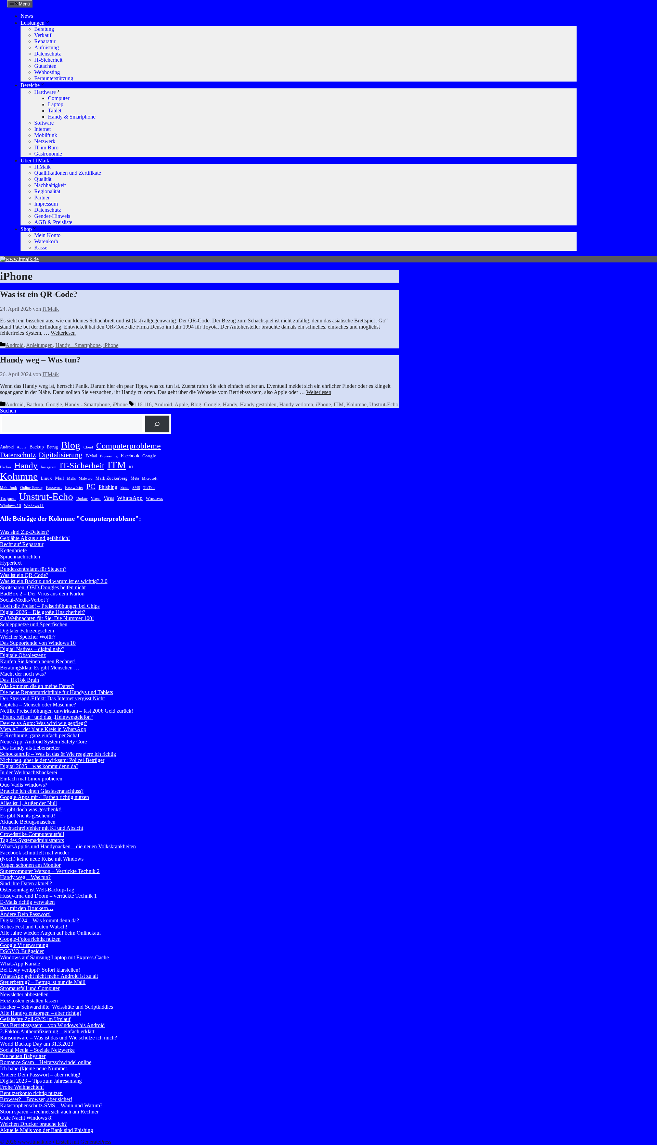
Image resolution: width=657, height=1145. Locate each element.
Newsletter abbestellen (24, 994)
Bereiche (30, 85)
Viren (96, 498)
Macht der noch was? (23, 674)
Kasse (40, 247)
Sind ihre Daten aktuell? (26, 883)
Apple (181, 404)
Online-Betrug (31, 488)
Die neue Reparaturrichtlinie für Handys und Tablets (56, 692)
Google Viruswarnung (24, 945)
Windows (154, 498)
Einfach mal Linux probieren (31, 778)
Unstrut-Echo (383, 404)
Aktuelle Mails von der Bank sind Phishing (46, 1130)
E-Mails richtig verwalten (27, 902)
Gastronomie (48, 154)
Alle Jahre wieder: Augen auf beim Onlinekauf (50, 933)
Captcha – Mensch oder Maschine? (38, 704)
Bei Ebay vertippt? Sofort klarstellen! (40, 970)
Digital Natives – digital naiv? (32, 649)
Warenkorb (46, 241)
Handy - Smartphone (78, 345)
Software (44, 123)
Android (14, 345)
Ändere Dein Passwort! (25, 914)
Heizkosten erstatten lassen (29, 1001)
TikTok (149, 488)
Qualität (42, 179)
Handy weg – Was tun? (40, 359)
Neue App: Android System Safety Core (43, 741)
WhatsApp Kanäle (20, 964)
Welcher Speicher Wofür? (27, 637)
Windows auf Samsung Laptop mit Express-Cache (54, 957)
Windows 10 (10, 505)
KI (131, 467)
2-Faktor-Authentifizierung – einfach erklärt (47, 1031)
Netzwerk (44, 141)
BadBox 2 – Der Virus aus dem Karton (42, 593)
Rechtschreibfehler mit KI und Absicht (41, 828)
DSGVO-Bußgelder (22, 951)
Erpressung (109, 456)
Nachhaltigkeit (50, 185)
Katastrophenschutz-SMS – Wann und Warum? (51, 1105)
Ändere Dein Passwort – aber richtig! (40, 1075)
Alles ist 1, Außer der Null (28, 803)
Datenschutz (47, 54)
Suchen (8, 411)
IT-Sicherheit (48, 60)
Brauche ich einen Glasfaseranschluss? (41, 791)
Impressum (46, 204)
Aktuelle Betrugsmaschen (27, 822)
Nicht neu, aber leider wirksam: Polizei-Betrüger (52, 760)
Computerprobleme (128, 445)
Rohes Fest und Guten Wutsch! (33, 926)
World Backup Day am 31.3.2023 (36, 1044)
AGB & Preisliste (53, 222)
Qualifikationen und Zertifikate (67, 173)
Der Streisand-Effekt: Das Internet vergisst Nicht (52, 698)
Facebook (130, 455)
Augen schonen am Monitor (30, 865)
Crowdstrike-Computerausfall (32, 834)
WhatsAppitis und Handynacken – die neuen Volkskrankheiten (68, 846)
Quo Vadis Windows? (23, 785)
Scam (124, 487)
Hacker (5, 467)
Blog (196, 404)
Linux (46, 478)
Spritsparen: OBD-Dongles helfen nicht (43, 587)
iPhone (110, 345)
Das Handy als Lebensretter (30, 748)
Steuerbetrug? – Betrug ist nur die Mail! (43, 982)
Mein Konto (47, 235)
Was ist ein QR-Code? (38, 294)
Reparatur (44, 41)
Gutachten (45, 66)
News (27, 16)
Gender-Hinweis (52, 216)
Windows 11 (34, 506)
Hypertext (11, 563)
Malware (85, 478)
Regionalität (47, 191)
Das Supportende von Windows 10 (38, 643)
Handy (230, 404)
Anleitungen (39, 345)
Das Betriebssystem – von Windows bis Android (52, 1025)
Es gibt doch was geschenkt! (31, 809)
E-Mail (91, 456)
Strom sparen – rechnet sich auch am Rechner (49, 1112)
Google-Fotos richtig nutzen (30, 939)
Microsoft (149, 478)
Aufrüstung (46, 47)
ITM (339, 404)
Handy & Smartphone (71, 117)
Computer (58, 98)
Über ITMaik (35, 160)
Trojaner (8, 498)
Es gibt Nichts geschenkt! (27, 815)
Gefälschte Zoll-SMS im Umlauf (35, 1019)
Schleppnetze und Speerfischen (33, 624)
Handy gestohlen (258, 404)
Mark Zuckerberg (111, 478)
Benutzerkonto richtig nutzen (31, 1093)
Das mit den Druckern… (26, 908)
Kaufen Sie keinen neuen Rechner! (38, 661)
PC (90, 486)
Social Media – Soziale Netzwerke (37, 1050)
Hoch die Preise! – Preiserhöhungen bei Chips (50, 606)
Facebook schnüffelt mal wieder (34, 852)
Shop (26, 229)
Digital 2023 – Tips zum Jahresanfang (41, 1081)
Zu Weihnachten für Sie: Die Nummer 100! (47, 618)
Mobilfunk (45, 135)
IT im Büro (46, 147)
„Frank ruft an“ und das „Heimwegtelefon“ (46, 717)
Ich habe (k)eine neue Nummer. (34, 1068)
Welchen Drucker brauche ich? (33, 1124)
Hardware (45, 92)
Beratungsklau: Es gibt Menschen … (39, 667)
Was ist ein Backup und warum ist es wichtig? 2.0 (53, 581)
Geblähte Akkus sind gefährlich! (35, 538)
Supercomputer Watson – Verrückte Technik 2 (50, 871)
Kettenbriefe (13, 550)
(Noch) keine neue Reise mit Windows (41, 859)
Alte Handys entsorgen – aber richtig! (40, 1013)
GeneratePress (95, 1142)
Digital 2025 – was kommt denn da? (39, 766)
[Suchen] (157, 424)
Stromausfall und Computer (30, 988)
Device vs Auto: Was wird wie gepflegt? (43, 723)
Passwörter (74, 487)
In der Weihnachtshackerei (28, 772)
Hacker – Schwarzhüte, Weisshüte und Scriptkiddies (56, 1007)
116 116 (143, 404)
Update (82, 499)
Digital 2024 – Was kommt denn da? (39, 920)
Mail (59, 478)
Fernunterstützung (53, 78)
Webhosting (47, 72)
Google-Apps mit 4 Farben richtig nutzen (44, 797)
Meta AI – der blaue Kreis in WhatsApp (43, 729)
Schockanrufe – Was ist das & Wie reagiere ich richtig (58, 754)
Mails (71, 478)
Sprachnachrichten (20, 556)
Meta (135, 478)
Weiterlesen (63, 333)
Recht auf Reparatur (21, 544)
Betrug (52, 447)
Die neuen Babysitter (23, 1056)
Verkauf (42, 35)
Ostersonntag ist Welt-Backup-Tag (37, 889)
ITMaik (42, 167)
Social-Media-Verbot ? (24, 600)
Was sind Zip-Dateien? (24, 532)
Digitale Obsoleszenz (23, 655)
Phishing (108, 487)
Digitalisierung (60, 455)
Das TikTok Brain (19, 680)
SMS (136, 488)
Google (54, 404)
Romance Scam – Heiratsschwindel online (45, 1062)
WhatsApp (130, 498)
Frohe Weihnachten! (22, 1087)
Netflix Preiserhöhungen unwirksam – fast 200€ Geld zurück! (66, 711)
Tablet (54, 110)
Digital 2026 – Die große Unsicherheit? (42, 612)
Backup (34, 404)
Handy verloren (296, 404)
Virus (109, 498)
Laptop (55, 104)
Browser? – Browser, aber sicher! (36, 1099)
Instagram (48, 467)
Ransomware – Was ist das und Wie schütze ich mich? (58, 1038)
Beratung (44, 29)
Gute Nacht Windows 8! (26, 1118)
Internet (42, 129)
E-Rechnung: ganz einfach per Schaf (39, 735)
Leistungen (32, 23)
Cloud (88, 447)
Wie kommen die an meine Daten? (37, 686)
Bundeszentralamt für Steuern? (33, 569)
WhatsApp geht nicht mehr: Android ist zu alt (49, 976)
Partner (42, 197)
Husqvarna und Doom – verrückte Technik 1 (48, 896)
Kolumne (356, 404)
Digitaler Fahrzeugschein (27, 630)
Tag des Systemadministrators (32, 840)
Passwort (54, 487)
